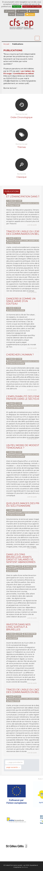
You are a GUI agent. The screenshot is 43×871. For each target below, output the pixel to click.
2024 (20, 566)
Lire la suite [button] (31, 225)
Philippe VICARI (14, 205)
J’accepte (17, 7)
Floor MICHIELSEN (26, 568)
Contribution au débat (23, 73)
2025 (19, 201)
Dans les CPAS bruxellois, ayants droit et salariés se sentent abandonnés (20, 558)
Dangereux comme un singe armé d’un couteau (20, 301)
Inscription (10, 11)
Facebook (22, 11)
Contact (31, 14)
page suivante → (13, 767)
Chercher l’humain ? (20, 354)
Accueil (6, 44)
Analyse (11, 201)
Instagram (34, 11)
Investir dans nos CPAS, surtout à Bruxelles (18, 627)
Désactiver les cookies (32, 7)
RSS (12, 14)
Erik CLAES (12, 568)
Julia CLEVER (13, 571)
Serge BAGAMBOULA (16, 408)
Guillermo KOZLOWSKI (16, 310)
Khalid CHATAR (30, 566)
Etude (11, 238)
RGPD (21, 14)
